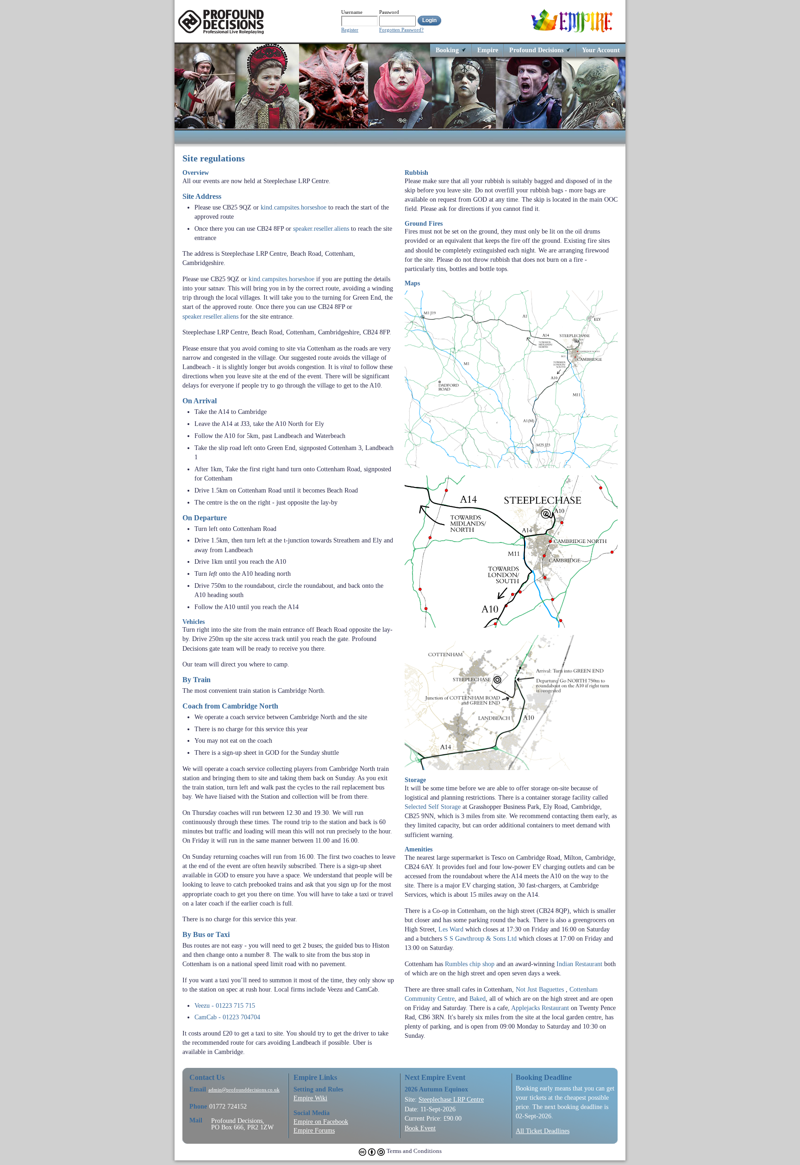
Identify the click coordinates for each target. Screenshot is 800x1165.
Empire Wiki (310, 1098)
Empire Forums (314, 1130)
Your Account (601, 49)
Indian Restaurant (579, 964)
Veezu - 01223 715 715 (224, 1005)
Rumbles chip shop (469, 964)
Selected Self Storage (433, 806)
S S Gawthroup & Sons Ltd (480, 938)
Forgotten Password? (401, 29)
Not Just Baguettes (540, 989)
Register (349, 29)
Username (351, 12)
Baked (477, 998)
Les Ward (450, 929)
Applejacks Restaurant (540, 1007)
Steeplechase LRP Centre (451, 1099)
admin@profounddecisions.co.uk (244, 1089)
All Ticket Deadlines (542, 1130)
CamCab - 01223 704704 (227, 1017)
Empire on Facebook (321, 1121)
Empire (487, 49)
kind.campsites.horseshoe (293, 207)
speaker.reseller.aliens (321, 228)
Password (389, 12)
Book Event (420, 1128)
